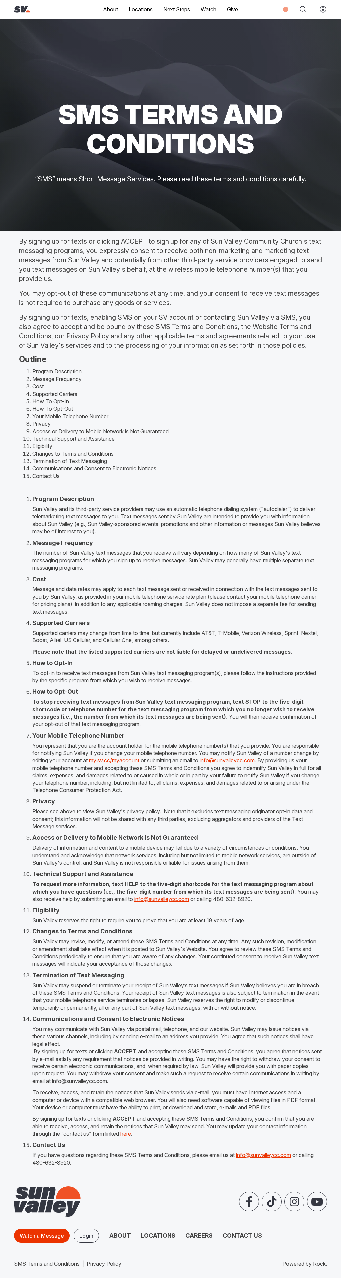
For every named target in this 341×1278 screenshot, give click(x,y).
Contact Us (242, 1235)
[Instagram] (294, 1201)
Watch (208, 9)
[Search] (303, 9)
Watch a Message (42, 1235)
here (125, 1133)
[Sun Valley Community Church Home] (36, 9)
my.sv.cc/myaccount (114, 760)
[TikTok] (272, 1201)
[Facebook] (249, 1201)
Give (232, 9)
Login (86, 1235)
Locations (141, 9)
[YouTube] (317, 1201)
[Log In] (320, 9)
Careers (199, 1235)
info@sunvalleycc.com (227, 760)
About (120, 1235)
